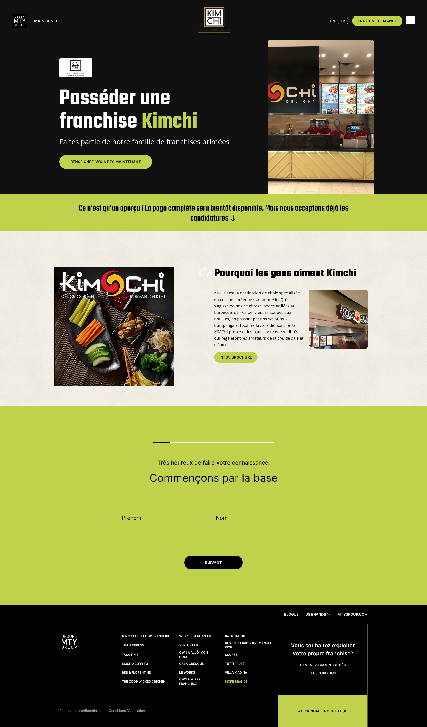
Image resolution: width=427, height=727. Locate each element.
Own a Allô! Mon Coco (193, 654)
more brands (236, 681)
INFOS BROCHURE (236, 357)
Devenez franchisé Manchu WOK (248, 645)
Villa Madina (236, 672)
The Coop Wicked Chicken (143, 681)
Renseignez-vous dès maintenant (105, 162)
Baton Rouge (236, 636)
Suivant (213, 562)
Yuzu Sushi (188, 645)
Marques (43, 21)
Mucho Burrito (135, 664)
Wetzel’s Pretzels (195, 636)
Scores (231, 654)
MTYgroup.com (353, 614)
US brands (315, 614)
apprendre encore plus (322, 711)
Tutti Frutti (235, 664)
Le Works (187, 672)
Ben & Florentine (136, 672)
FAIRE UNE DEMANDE (377, 21)
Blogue (291, 614)
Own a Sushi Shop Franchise (146, 636)
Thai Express (133, 645)
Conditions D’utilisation (127, 711)
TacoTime (130, 654)
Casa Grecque (191, 664)
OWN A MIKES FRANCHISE (189, 681)
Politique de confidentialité (80, 711)
